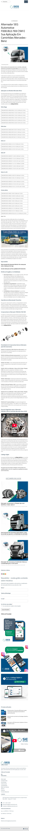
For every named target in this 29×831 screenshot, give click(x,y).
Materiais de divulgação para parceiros (8, 821)
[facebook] (24, 829)
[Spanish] (5, 574)
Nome (3, 587)
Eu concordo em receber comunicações (12, 606)
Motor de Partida (5, 787)
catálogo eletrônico (19, 457)
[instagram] (25, 829)
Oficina (2, 788)
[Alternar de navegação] (26, 1)
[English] (2, 574)
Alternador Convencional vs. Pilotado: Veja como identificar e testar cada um (12, 504)
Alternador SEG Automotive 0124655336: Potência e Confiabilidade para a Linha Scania (14, 562)
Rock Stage (8, 828)
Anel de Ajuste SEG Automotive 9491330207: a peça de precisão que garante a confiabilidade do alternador (14, 533)
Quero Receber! (5, 609)
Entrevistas (3, 782)
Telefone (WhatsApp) (5, 593)
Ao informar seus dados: (7, 604)
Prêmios (3, 790)
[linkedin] (27, 829)
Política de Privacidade (5, 772)
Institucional (4, 784)
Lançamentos (4, 785)
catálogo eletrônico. (14, 104)
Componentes (4, 780)
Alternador (14, 21)
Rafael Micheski (8, 44)
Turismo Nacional (5, 792)
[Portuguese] (4, 574)
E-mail (3, 598)
